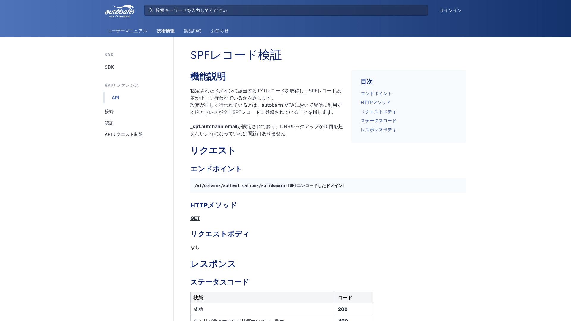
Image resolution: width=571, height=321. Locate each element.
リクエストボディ (378, 111)
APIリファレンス (122, 85)
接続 (109, 111)
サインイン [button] (451, 10)
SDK (109, 54)
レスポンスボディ (378, 130)
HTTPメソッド (376, 102)
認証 (109, 123)
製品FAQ (192, 31)
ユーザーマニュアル (127, 31)
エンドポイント (376, 93)
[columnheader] (263, 297)
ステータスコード (378, 120)
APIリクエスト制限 (124, 134)
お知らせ (220, 31)
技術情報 (166, 31)
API (115, 97)
